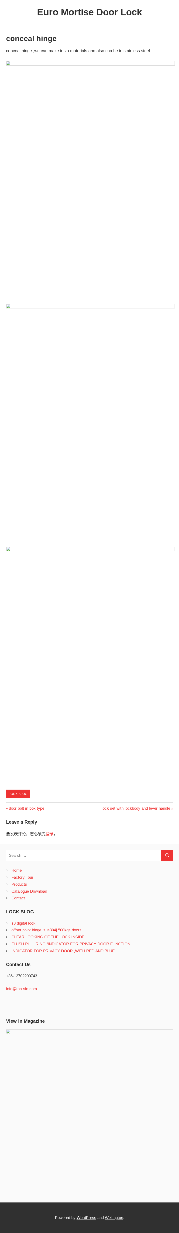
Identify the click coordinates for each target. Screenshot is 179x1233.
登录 (50, 834)
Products (19, 884)
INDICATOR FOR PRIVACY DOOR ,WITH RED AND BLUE (63, 951)
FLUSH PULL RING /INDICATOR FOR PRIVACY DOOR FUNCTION (70, 944)
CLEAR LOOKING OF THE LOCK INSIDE (47, 937)
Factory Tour (22, 877)
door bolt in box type (26, 808)
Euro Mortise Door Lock (89, 12)
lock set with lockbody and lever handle (136, 808)
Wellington (114, 1218)
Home (16, 870)
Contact (18, 898)
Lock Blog (18, 794)
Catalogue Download (29, 891)
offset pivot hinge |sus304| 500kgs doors (46, 930)
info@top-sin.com (21, 989)
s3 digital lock (23, 923)
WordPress (86, 1218)
